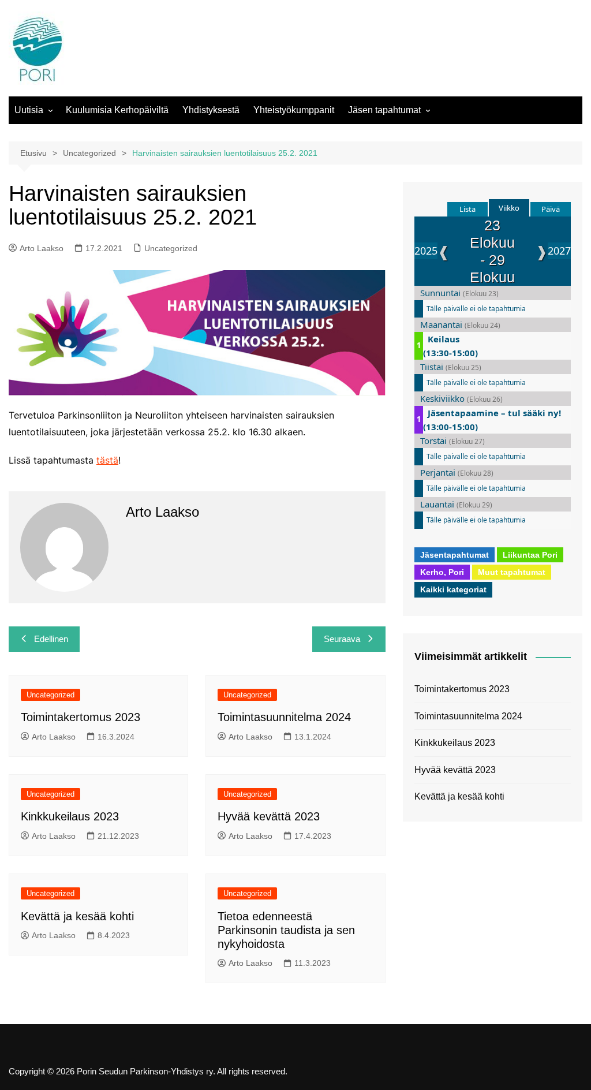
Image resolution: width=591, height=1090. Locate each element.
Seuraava (342, 639)
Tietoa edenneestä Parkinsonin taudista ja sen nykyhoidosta (286, 930)
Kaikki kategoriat (453, 589)
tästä (107, 460)
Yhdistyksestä (211, 110)
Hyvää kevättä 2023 (269, 816)
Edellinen (51, 639)
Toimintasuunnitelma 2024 (284, 717)
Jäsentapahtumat (454, 554)
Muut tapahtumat (511, 572)
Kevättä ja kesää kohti (77, 916)
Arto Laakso (41, 248)
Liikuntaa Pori (530, 554)
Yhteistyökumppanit (293, 110)
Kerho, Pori (442, 572)
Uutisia (28, 110)
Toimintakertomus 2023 (80, 717)
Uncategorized (170, 248)
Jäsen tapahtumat (384, 110)
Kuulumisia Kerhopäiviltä (117, 110)
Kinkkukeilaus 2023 (70, 816)
